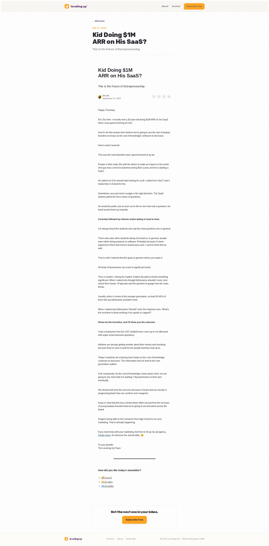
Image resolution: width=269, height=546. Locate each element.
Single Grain (104, 435)
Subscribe (131, 538)
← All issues (98, 21)
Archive (176, 6)
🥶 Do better (107, 486)
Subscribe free (194, 6)
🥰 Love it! (106, 477)
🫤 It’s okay (107, 482)
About (165, 6)
